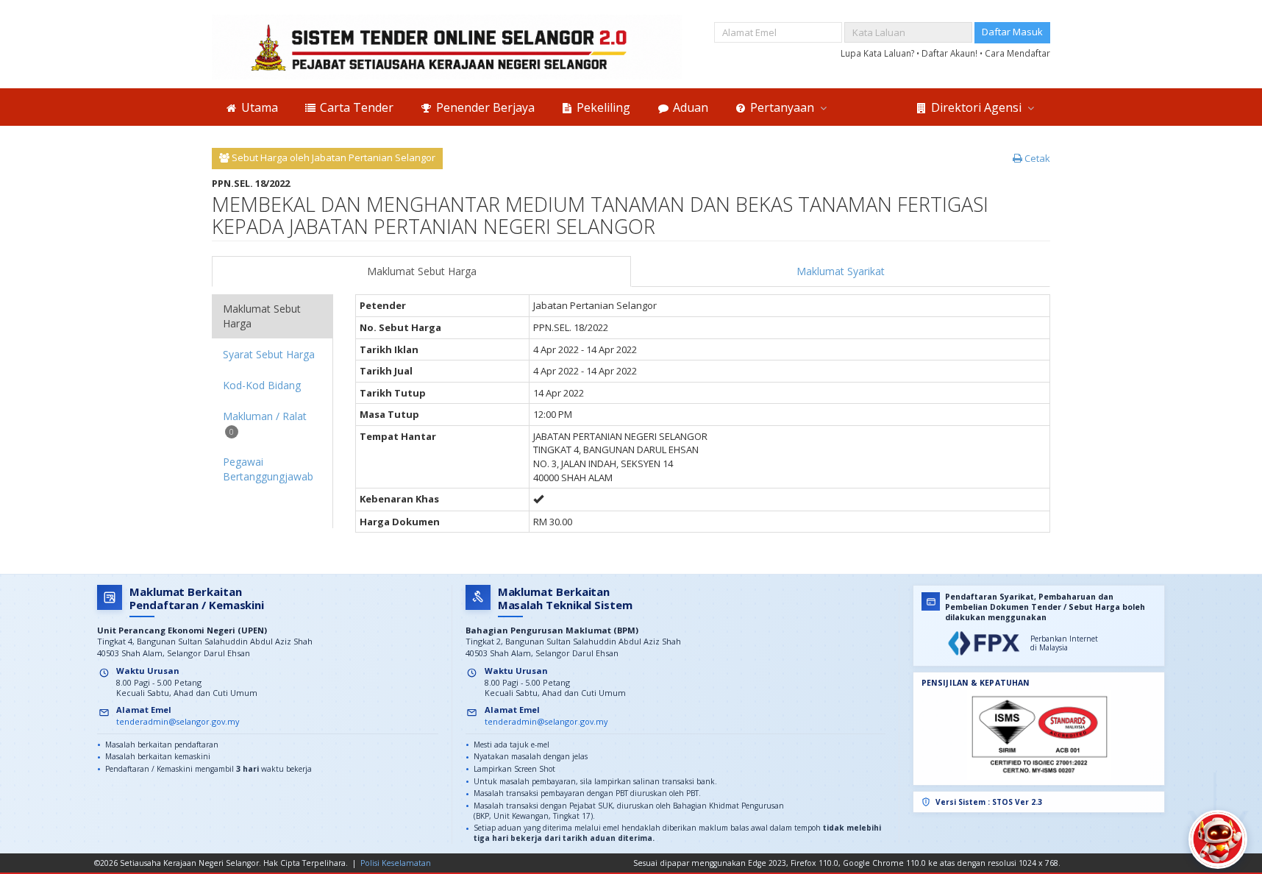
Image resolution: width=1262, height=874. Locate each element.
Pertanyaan (782, 107)
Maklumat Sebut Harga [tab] (262, 316)
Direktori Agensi (976, 107)
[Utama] (447, 47)
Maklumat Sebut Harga (422, 271)
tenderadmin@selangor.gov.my (177, 721)
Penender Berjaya (484, 107)
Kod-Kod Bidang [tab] (262, 385)
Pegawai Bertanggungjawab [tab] (268, 469)
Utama (258, 107)
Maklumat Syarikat (840, 271)
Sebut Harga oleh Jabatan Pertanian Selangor (332, 157)
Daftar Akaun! (950, 53)
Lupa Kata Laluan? (878, 53)
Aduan (689, 107)
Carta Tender (355, 107)
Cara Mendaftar (1017, 53)
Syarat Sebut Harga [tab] (269, 354)
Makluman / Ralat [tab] (265, 422)
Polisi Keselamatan (395, 863)
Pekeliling (602, 107)
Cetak (1036, 158)
